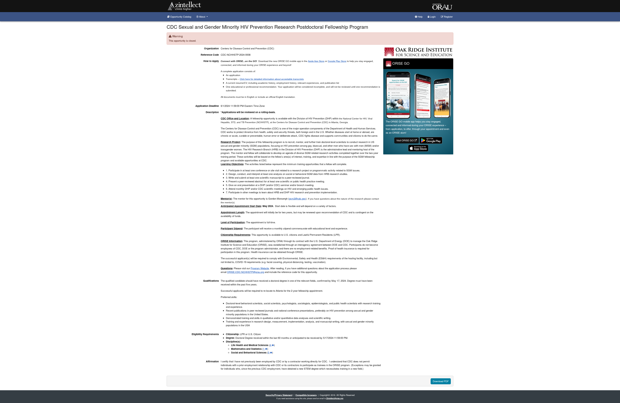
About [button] (202, 16)
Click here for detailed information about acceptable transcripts (272, 79)
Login (432, 16)
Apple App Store (316, 61)
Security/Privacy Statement (279, 395)
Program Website (260, 268)
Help (420, 16)
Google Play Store (337, 61)
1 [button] (264, 348)
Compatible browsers (306, 395)
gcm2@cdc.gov (297, 198)
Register (448, 16)
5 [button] (269, 352)
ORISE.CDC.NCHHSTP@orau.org (245, 272)
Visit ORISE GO (405, 140)
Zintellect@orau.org (334, 398)
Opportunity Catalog (180, 16)
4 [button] (271, 345)
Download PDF (441, 381)
